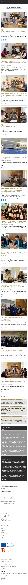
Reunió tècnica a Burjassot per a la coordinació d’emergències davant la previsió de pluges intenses (14, 381)
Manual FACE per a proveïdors (7, 575)
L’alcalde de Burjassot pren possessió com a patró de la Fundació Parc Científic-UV (13, 349)
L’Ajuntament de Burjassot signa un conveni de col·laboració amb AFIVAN (14, 125)
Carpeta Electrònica (5, 561)
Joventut (2, 537)
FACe (4, 571)
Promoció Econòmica (5, 539)
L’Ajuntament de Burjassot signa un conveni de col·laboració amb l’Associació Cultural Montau (14, 94)
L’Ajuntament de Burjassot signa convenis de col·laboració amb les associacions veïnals (13, 30)
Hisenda (2, 532)
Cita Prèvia (3, 568)
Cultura (2, 535)
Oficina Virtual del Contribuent (7, 563)
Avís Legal (3, 488)
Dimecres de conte (5, 401)
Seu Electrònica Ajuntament (6, 559)
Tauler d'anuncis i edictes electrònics (8, 566)
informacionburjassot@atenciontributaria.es (11, 437)
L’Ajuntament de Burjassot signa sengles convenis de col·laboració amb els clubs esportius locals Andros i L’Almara (12, 190)
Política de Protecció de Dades (7, 490)
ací (5, 454)
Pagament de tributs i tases (6, 564)
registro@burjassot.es (5, 520)
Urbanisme (3, 530)
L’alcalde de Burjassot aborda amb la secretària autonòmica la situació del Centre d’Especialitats (13, 286)
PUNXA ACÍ (4, 429)
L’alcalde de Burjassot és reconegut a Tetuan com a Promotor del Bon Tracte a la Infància (13, 222)
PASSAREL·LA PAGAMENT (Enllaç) (9, 459)
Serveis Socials (4, 533)
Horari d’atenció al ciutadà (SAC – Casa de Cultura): (11, 496)
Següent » (25, 395)
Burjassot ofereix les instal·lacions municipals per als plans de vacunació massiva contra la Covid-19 (13, 157)
